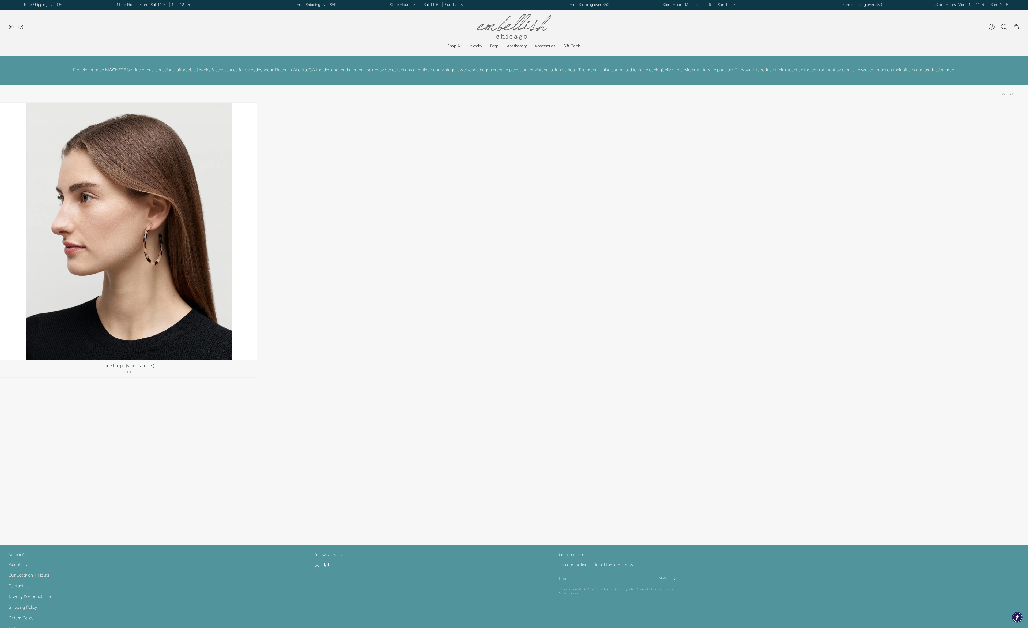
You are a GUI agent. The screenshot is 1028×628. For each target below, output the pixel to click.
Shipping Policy (23, 607)
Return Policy (21, 617)
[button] (476, 46)
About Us (18, 564)
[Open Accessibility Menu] (1017, 617)
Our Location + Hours (29, 575)
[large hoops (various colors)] (128, 231)
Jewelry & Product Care (30, 596)
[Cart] (1016, 26)
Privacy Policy (646, 589)
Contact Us (19, 585)
